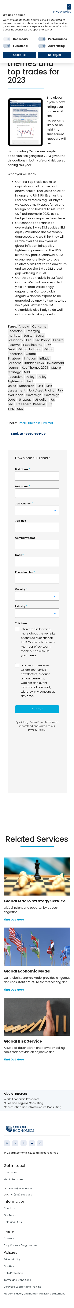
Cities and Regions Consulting (23, 1103)
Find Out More (16, 919)
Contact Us (10, 1172)
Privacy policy (62, 12)
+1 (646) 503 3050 (21, 1194)
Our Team (10, 1215)
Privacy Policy (12, 1259)
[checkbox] (6, 39)
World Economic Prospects (21, 1099)
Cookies (9, 1266)
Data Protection (13, 1273)
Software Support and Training (22, 1286)
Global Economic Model (27, 971)
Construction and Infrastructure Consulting (32, 1107)
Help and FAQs (13, 1222)
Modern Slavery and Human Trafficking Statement (34, 1293)
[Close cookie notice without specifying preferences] (69, 7)
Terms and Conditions (17, 1280)
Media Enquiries (13, 1179)
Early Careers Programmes (20, 1245)
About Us (9, 1208)
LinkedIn (34, 423)
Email (22, 423)
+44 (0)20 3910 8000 (21, 1188)
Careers (9, 1238)
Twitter (48, 423)
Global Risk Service (23, 1041)
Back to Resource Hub (28, 433)
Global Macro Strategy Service (34, 901)
